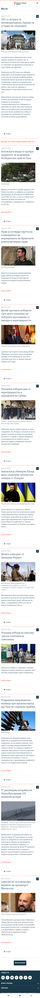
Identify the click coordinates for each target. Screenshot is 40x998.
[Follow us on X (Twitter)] (7, 977)
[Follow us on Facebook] (3, 977)
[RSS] (21, 977)
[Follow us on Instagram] (16, 977)
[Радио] (8, 995)
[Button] (7, 134)
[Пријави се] (30, 977)
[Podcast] (25, 977)
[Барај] (31, 995)
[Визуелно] (20, 995)
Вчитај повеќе (20, 963)
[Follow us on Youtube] (12, 977)
